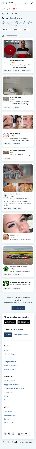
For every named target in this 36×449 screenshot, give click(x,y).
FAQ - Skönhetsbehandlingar (14, 388)
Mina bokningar (9, 354)
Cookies (6, 419)
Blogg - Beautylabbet (11, 384)
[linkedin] (9, 433)
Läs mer (8, 334)
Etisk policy (8, 411)
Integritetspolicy (10, 415)
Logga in (7, 350)
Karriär (6, 396)
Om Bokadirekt (9, 381)
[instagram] (5, 433)
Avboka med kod (10, 369)
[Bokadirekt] (3, 3)
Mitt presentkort (10, 362)
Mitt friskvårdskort (10, 365)
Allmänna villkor (9, 423)
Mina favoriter (9, 358)
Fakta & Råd (8, 392)
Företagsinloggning (21, 334)
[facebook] (13, 433)
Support (7, 400)
